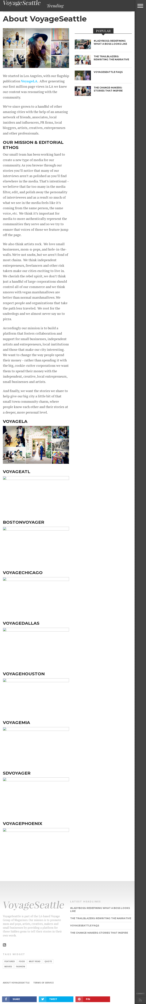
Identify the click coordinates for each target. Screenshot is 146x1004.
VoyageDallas (21, 623)
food (22, 961)
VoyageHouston (24, 673)
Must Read (34, 961)
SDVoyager (17, 773)
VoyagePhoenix (22, 823)
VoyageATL (16, 471)
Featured (9, 961)
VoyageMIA (16, 722)
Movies (8, 966)
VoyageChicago (23, 572)
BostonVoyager (23, 522)
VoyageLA (29, 81)
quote (48, 961)
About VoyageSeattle (16, 982)
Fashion (20, 966)
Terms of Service (43, 982)
